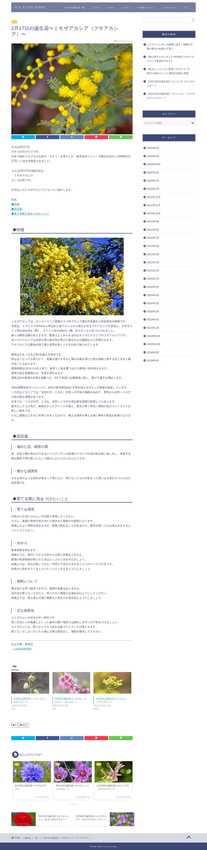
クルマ (96, 7)
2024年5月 (153, 156)
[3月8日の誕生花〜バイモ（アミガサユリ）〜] (30, 683)
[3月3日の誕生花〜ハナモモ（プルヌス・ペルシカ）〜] (71, 683)
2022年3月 (153, 172)
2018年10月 (154, 344)
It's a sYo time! (30, 7)
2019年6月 (153, 319)
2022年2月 (153, 180)
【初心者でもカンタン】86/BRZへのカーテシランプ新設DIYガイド (170, 59)
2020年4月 (153, 295)
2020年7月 (153, 278)
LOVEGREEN (23, 649)
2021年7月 (153, 237)
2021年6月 (153, 246)
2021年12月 (154, 197)
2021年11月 (153, 205)
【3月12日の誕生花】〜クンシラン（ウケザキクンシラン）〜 (171, 96)
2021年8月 (153, 229)
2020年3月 (153, 303)
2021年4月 (153, 262)
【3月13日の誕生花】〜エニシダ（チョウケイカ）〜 (171, 83)
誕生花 (24, 725)
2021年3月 (153, 270)
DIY (186, 7)
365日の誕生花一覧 (75, 7)
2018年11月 (153, 336)
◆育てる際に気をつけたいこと (30, 213)
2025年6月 (153, 148)
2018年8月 (153, 360)
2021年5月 (153, 254)
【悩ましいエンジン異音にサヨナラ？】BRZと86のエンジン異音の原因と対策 (169, 71)
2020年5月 (153, 287)
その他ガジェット (146, 7)
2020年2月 (153, 311)
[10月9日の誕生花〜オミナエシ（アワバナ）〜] (112, 683)
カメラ (125, 7)
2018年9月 (153, 352)
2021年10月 (154, 213)
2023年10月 (154, 164)
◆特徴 (15, 204)
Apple (111, 7)
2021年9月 (153, 221)
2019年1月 (153, 327)
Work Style (169, 7)
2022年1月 (153, 188)
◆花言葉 (16, 209)
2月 (14, 22)
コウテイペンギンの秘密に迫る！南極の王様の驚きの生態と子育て (170, 46)
